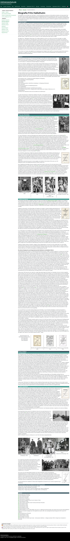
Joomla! (1, 537)
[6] (18, 500)
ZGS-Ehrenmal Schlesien (6, 13)
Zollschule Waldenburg (39, 128)
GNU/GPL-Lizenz (13, 537)
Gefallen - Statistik (5, 12)
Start (1, 6)
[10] (64, 135)
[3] (50, 23)
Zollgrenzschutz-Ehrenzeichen (49, 171)
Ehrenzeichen (48, 6)
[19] (25, 412)
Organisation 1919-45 (31, 6)
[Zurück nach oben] (68, 539)
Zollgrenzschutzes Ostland (52, 200)
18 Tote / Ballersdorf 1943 (6, 16)
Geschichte (23, 6)
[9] (52, 135)
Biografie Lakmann (5, 24)
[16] (35, 287)
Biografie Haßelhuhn (5, 21)
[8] (31, 117)
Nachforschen (17, 6)
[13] (38, 165)
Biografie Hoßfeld (5, 23)
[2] (18, 495)
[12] (51, 156)
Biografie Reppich (5, 27)
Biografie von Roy (5, 29)
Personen (37, 6)
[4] (18, 497)
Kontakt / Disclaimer (7, 6)
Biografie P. (4, 26)
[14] (61, 254)
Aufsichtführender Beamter (38, 144)
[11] (36, 150)
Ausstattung (42, 6)
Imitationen (64, 6)
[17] (18, 515)
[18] (48, 305)
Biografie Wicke (4, 32)
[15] (22, 287)
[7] (18, 501)
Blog (13, 6)
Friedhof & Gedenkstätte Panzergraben (9, 15)
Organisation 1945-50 (56, 6)
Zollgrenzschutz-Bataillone (42, 234)
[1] (43, 23)
